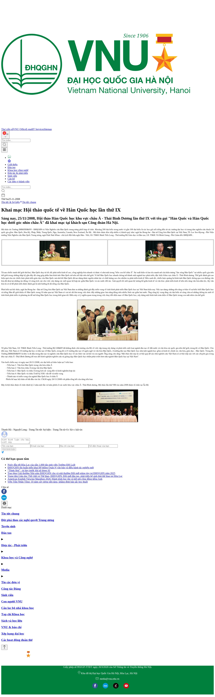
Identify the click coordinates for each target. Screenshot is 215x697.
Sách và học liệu (11, 620)
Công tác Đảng (11, 588)
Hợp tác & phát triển (18, 173)
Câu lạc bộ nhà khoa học (17, 608)
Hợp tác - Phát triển (14, 545)
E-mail (29, 129)
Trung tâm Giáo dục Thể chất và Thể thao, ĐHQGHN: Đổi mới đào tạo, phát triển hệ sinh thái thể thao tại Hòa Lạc (65, 476)
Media (5, 569)
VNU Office (19, 129)
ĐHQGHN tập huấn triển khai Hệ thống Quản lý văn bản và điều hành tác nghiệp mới (51, 467)
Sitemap (48, 129)
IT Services (38, 129)
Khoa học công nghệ (18, 170)
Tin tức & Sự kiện (11, 202)
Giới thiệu (12, 164)
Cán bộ (11, 178)
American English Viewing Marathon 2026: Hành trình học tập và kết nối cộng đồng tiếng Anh (55, 479)
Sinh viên (12, 176)
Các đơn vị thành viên (18, 181)
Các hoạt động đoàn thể (16, 640)
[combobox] (5, 135)
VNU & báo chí (11, 627)
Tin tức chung (29, 202)
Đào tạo (11, 167)
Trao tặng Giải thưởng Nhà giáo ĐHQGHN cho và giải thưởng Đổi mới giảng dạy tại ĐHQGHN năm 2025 (61, 473)
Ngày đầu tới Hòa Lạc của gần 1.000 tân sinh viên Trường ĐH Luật (41, 464)
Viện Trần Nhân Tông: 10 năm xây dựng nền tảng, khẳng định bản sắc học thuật (48, 481)
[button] (107, 492)
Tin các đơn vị (10, 582)
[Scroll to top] (4, 647)
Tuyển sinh (8, 526)
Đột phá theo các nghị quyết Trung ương (27, 520)
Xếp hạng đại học (12, 633)
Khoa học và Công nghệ (17, 557)
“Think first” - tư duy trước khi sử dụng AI (29, 470)
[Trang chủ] (95, 126)
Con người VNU (12, 601)
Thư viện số (7, 129)
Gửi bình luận (9, 449)
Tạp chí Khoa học (13, 614)
